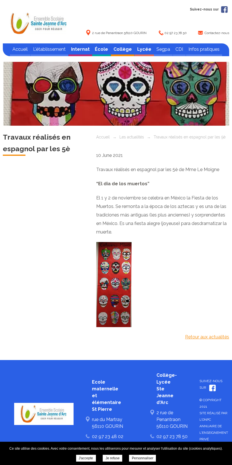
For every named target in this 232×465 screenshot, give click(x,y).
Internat (80, 49)
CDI (179, 49)
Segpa (163, 49)
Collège (122, 49)
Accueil (20, 49)
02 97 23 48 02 (107, 436)
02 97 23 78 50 (175, 33)
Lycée (144, 49)
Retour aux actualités (207, 337)
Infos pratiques (204, 49)
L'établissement (49, 49)
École (101, 49)
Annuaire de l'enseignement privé (213, 432)
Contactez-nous (217, 33)
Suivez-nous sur (205, 9)
